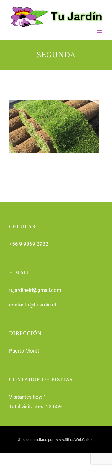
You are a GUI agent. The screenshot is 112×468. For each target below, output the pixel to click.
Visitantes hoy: (26, 397)
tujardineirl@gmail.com (35, 290)
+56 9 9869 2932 (28, 244)
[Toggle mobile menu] (100, 31)
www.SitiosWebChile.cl (74, 439)
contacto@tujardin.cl (32, 305)
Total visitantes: (27, 406)
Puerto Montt (24, 351)
